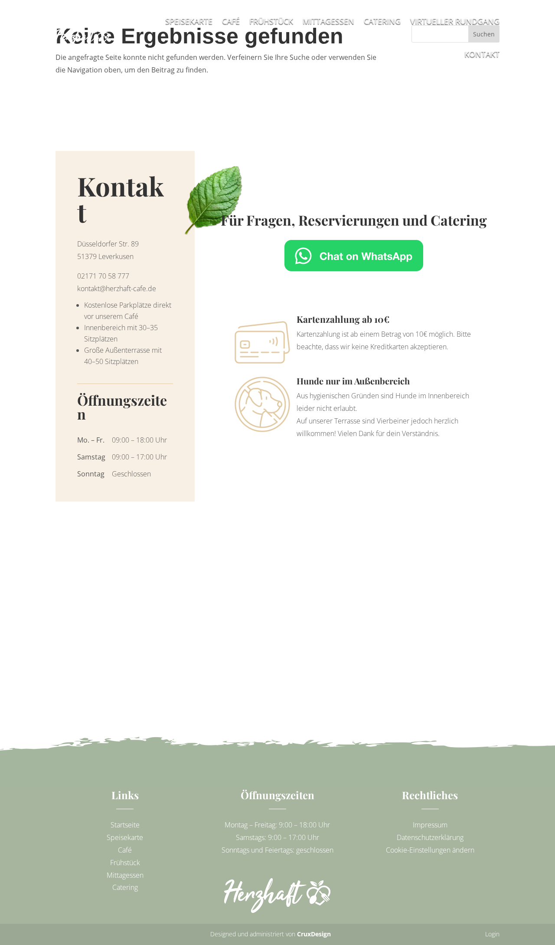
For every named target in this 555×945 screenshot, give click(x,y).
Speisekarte (125, 837)
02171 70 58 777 (103, 276)
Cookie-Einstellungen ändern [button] (430, 850)
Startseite (125, 825)
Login (492, 934)
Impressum (430, 825)
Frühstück (125, 862)
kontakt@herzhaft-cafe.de (116, 288)
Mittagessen (125, 875)
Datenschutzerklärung (430, 837)
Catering (125, 887)
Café (125, 850)
